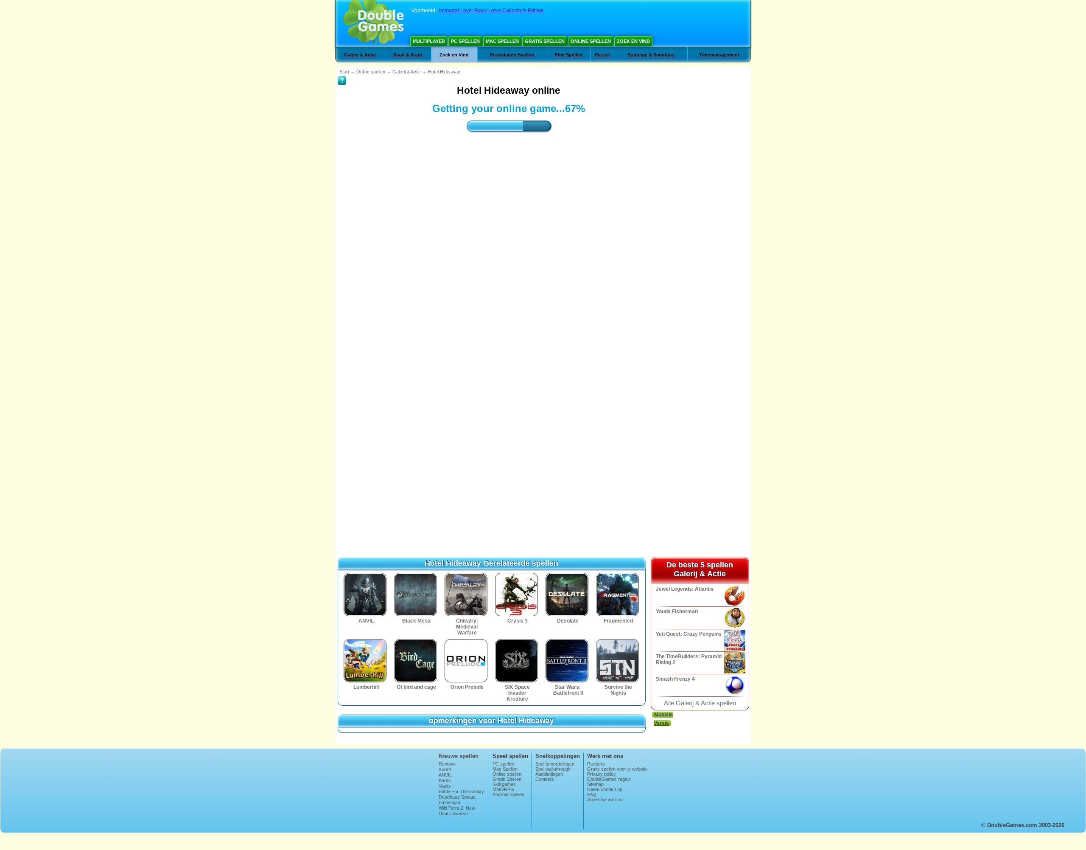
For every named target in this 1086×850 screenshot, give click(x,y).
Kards (445, 780)
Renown (447, 763)
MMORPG (503, 789)
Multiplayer (429, 41)
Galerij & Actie (360, 54)
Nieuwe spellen (459, 756)
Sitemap (595, 784)
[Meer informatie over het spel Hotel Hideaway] (342, 75)
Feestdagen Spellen (512, 54)
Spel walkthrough (553, 768)
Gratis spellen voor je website (617, 768)
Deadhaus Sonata (457, 797)
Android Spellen (508, 794)
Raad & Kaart (408, 54)
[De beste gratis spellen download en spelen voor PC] (373, 23)
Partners (596, 763)
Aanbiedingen (549, 774)
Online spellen (591, 41)
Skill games (504, 784)
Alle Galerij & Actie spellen (700, 703)
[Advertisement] (508, 214)
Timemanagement (719, 54)
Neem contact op (604, 789)
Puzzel (602, 54)
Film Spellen (568, 54)
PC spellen (465, 41)
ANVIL (445, 774)
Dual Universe (453, 813)
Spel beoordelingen (554, 763)
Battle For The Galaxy (461, 791)
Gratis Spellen (545, 41)
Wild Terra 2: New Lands (457, 810)
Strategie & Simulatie (650, 54)
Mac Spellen (502, 41)
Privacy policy (601, 774)
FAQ (591, 794)
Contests (544, 779)
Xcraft (445, 769)
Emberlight (449, 802)
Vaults (445, 785)
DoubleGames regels (609, 779)
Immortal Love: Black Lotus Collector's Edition (491, 11)
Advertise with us (604, 799)
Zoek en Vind (633, 41)
